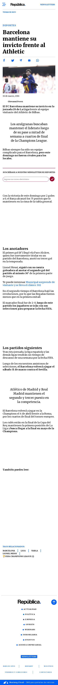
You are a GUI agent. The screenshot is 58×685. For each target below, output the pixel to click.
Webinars (30, 630)
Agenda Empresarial (30, 645)
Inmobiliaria (30, 635)
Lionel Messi (10, 553)
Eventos (30, 640)
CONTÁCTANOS (45, 672)
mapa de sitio (9, 666)
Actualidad (30, 609)
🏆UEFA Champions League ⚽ (18, 556)
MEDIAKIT (29, 666)
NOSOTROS (48, 666)
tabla (34, 550)
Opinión (30, 624)
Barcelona (9, 550)
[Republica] (18, 4)
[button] (4, 60)
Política (30, 614)
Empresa (30, 619)
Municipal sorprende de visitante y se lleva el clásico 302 (29, 284)
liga (23, 550)
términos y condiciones (16, 672)
